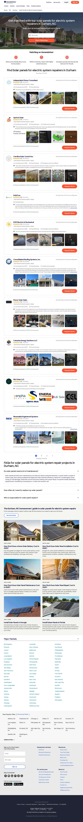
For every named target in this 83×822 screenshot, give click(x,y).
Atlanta (6, 700)
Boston (31, 653)
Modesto (7, 662)
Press (61, 780)
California (37, 809)
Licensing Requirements (67, 765)
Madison (57, 697)
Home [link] (5, 10)
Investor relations (65, 782)
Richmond (58, 688)
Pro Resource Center (44, 777)
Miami (6, 691)
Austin (57, 665)
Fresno (6, 653)
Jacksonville (8, 688)
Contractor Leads (44, 780)
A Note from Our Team (66, 763)
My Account (63, 749)
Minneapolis (33, 662)
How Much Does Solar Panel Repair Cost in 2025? (58, 586)
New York (32, 679)
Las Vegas (32, 674)
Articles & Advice (36, 6)
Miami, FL (22, 722)
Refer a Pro (63, 757)
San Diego (7, 668)
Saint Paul (32, 665)
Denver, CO (58, 719)
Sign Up (75, 2)
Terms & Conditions (51, 812)
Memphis (58, 659)
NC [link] (10, 10)
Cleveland (32, 700)
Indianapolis (8, 706)
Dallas (57, 668)
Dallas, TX (45, 719)
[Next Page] (52, 456)
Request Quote (69, 108)
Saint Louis (32, 671)
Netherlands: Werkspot (52, 804)
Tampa (6, 697)
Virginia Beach (59, 691)
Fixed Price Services (44, 755)
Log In (66, 2)
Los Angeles (8, 659)
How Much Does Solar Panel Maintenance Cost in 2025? (22, 586)
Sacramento (8, 665)
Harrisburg (58, 647)
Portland (58, 644)
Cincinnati (32, 697)
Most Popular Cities (9, 714)
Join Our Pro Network (45, 774)
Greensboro (33, 688)
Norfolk (57, 685)
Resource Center (65, 755)
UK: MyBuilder (62, 804)
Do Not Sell (43, 809)
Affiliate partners (65, 790)
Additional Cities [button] (8, 739)
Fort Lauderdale (9, 685)
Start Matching (41, 40)
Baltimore (32, 650)
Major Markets (10, 639)
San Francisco (8, 671)
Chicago (6, 703)
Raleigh (31, 691)
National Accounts (44, 782)
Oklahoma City (34, 706)
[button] (19, 98)
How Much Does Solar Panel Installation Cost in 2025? (60, 547)
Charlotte (32, 685)
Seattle (57, 694)
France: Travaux (21, 804)
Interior (6, 6)
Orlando (6, 694)
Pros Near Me (64, 760)
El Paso (57, 671)
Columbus (32, 703)
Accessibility (50, 809)
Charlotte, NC (24, 719)
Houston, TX (70, 719)
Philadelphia (59, 650)
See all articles (11, 515)
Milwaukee (58, 700)
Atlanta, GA (11, 719)
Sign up (14, 767)
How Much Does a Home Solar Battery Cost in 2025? (21, 547)
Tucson (6, 650)
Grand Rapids (33, 659)
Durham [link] (15, 10)
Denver (6, 676)
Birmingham (8, 644)
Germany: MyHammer (31, 804)
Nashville (58, 662)
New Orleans (33, 647)
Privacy (32, 809)
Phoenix (6, 647)
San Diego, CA (58, 728)
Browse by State (22, 714)
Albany (31, 676)
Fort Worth (58, 674)
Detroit (31, 656)
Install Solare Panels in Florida (53, 622)
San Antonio (59, 679)
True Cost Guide (64, 752)
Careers (62, 777)
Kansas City (33, 668)
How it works (63, 772)
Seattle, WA (11, 734)
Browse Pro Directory (45, 752)
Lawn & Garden (20, 6)
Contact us (63, 785)
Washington (8, 682)
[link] (41, 82)
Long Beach (8, 656)
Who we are (63, 774)
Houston (57, 676)
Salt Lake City (59, 682)
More (28, 6)
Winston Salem (34, 694)
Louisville (32, 644)
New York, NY (70, 722)
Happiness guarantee (66, 787)
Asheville (32, 682)
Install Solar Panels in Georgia (15, 622)
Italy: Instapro (42, 804)
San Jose (7, 674)
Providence (58, 656)
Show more (74, 208)
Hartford (6, 679)
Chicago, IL (34, 719)
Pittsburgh (58, 653)
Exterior (12, 6)
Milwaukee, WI (35, 722)
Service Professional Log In (46, 772)
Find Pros (41, 749)
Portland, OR (23, 728)
